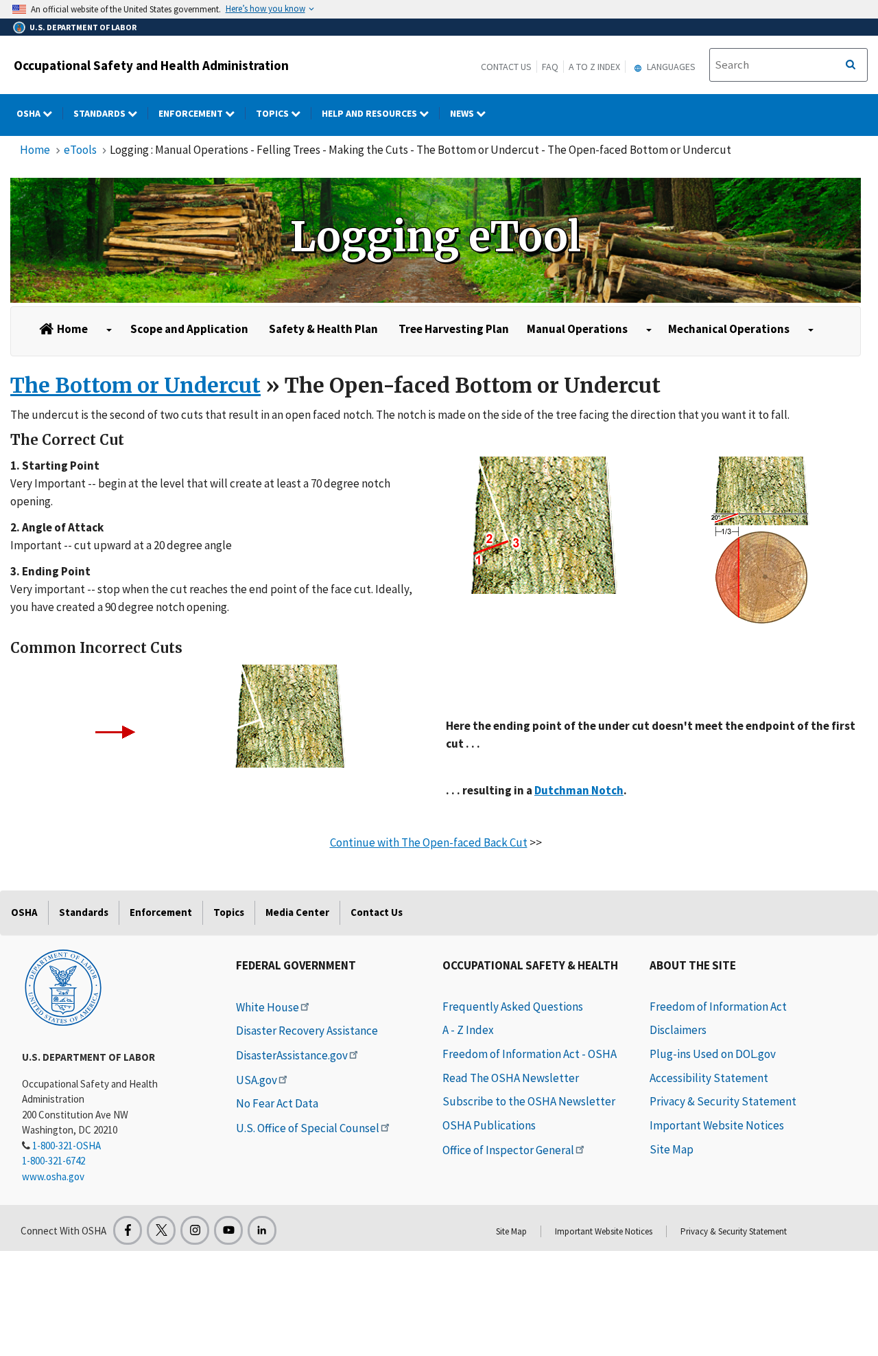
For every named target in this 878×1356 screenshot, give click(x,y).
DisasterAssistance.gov (292, 1055)
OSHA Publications (489, 1125)
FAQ (550, 66)
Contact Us (506, 66)
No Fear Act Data (277, 1103)
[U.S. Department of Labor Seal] (63, 986)
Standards (100, 113)
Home (35, 149)
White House (267, 1007)
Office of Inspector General (508, 1150)
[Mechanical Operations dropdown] (811, 330)
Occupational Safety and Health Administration (151, 65)
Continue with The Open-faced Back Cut (428, 842)
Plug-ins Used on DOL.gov (713, 1053)
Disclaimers (678, 1029)
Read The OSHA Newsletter (510, 1077)
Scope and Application (189, 328)
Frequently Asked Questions (512, 1006)
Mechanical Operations (729, 328)
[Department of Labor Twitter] (161, 1230)
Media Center (297, 912)
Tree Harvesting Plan (454, 328)
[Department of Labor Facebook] (127, 1230)
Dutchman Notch (579, 790)
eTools (80, 149)
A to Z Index (594, 66)
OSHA (29, 113)
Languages (670, 66)
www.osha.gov (53, 1176)
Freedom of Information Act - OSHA (529, 1053)
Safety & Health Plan (323, 328)
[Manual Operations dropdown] (649, 330)
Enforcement (191, 113)
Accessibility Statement (709, 1077)
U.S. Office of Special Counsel (307, 1128)
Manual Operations (577, 328)
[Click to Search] (850, 65)
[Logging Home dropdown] (109, 330)
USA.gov (256, 1080)
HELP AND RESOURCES (370, 113)
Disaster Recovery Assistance (307, 1030)
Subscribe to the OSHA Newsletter (528, 1101)
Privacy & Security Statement (723, 1101)
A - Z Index (468, 1029)
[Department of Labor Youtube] (228, 1230)
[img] (435, 240)
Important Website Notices (717, 1125)
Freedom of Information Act (718, 1006)
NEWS (463, 113)
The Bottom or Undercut (135, 385)
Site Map (671, 1149)
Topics (273, 113)
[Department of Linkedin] (262, 1230)
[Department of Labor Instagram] (194, 1230)
